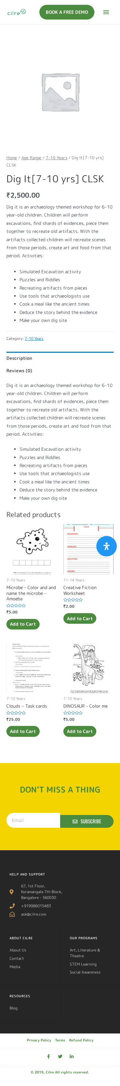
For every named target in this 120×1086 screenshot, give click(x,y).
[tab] (60, 358)
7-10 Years (56, 157)
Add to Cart (23, 624)
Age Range (31, 157)
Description (19, 358)
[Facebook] (48, 1056)
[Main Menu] (106, 12)
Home (11, 157)
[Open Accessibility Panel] (106, 546)
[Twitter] (60, 1056)
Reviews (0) (19, 370)
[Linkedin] (71, 1056)
